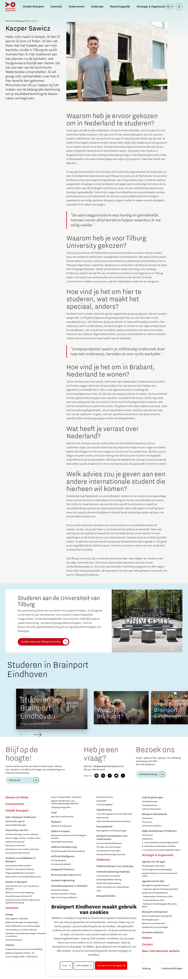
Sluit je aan (147, 822)
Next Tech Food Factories (62, 817)
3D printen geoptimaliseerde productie (68, 851)
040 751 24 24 (98, 769)
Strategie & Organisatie (158, 855)
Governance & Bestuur (152, 826)
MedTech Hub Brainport (61, 826)
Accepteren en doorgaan (109, 965)
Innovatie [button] (56, 6)
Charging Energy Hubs (60, 807)
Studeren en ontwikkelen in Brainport (21, 860)
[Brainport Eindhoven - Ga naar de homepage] (10, 6)
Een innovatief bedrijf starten (109, 843)
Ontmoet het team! (14, 940)
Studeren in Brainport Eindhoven (20, 869)
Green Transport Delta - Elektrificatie (22, 957)
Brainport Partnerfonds (154, 814)
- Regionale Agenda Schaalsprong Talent (160, 889)
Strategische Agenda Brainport (155, 885)
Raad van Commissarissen (153, 923)
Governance (147, 835)
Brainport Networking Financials (110, 854)
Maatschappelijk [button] (120, 6)
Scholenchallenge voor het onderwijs (22, 834)
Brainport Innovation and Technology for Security (68, 836)
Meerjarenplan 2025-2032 (153, 866)
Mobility (10, 945)
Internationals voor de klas (108, 876)
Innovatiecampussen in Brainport (69, 886)
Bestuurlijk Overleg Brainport (155, 893)
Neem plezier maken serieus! (18, 866)
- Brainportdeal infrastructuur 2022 (157, 896)
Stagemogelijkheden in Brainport (20, 873)
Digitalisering (103, 809)
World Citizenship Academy (108, 883)
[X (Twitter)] (123, 775)
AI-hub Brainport (58, 860)
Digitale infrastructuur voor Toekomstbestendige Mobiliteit (64, 802)
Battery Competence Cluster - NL (20, 953)
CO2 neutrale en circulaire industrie (21, 930)
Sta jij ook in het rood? (15, 845)
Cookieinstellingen (172, 968)
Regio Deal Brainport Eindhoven (159, 831)
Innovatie (12, 908)
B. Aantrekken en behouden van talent (159, 846)
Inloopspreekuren (150, 805)
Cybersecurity (102, 818)
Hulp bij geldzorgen (152, 797)
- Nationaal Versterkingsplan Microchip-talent (159, 905)
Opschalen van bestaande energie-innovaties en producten (26, 934)
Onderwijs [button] (97, 6)
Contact (147, 944)
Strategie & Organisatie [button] (151, 6)
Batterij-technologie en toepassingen (22, 922)
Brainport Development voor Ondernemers (111, 838)
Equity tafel (101, 801)
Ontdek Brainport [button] (33, 6)
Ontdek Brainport (17, 810)
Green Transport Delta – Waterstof (66, 797)
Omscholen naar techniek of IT (19, 896)
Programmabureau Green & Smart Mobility (24, 949)
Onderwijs (103, 859)
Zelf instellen (82, 965)
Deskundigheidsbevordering (108, 880)
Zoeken (147, 938)
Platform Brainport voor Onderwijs (114, 866)
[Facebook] (96, 775)
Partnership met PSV (17, 830)
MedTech (56, 822)
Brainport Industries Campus (63, 894)
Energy (9, 914)
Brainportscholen (105, 896)
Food (54, 812)
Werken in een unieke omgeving (20, 892)
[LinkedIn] (109, 775)
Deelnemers (147, 818)
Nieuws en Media (17, 797)
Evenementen (15, 804)
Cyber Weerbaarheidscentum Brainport (113, 821)
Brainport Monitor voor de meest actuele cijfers (159, 874)
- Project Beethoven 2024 (153, 900)
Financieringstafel (104, 805)
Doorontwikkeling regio (16, 825)
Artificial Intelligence (62, 856)
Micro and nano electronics (66, 875)
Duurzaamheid (104, 826)
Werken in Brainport (16, 882)
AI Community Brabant (61, 864)
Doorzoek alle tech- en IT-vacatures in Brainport (22, 887)
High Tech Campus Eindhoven (64, 897)
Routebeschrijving (148, 774)
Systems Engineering (62, 880)
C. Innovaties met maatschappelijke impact (161, 850)
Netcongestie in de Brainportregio (111, 831)
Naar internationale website (161, 951)
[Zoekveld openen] (179, 6)
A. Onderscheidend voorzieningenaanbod (160, 842)
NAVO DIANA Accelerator (62, 842)
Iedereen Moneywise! (15, 842)
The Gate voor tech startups (108, 847)
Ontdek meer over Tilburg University (40, 641)
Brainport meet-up (104, 797)
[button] (38, 734)
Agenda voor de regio (153, 861)
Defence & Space (60, 831)
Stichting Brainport (150, 920)
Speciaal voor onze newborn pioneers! (22, 849)
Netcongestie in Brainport (17, 919)
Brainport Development (155, 912)
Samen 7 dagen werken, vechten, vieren (23, 838)
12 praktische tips (149, 802)
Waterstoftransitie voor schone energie (23, 926)
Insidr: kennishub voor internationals (112, 887)
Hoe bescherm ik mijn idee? (108, 851)
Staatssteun (147, 839)
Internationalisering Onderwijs (113, 871)
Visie (98, 891)
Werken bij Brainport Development (157, 916)
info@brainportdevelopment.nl (108, 766)
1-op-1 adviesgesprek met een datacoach (114, 814)
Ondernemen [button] (77, 6)
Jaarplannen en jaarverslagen (155, 927)
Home (8, 21)
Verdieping (18, 21)
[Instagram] (103, 775)
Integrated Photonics (63, 869)
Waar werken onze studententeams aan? (23, 877)
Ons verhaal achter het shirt (18, 853)
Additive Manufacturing (64, 847)
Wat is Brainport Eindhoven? (21, 817)
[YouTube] (116, 775)
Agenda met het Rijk (153, 881)
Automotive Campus (60, 890)
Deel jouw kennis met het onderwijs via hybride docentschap (23, 901)
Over (65, 965)
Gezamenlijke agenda (15, 821)
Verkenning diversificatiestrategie (157, 870)
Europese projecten (153, 932)
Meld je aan (14, 780)
